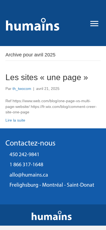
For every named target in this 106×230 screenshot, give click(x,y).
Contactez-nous (30, 143)
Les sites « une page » (46, 77)
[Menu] (94, 23)
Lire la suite (15, 120)
